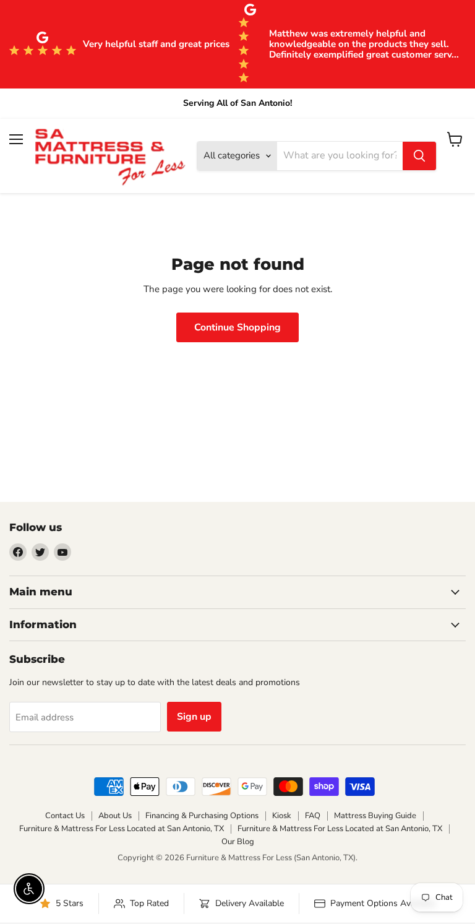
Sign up (194, 716)
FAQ (312, 815)
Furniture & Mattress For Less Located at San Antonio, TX (121, 828)
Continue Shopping (237, 327)
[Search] (419, 156)
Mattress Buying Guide (375, 815)
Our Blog (237, 841)
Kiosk (281, 815)
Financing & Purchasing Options (202, 815)
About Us (115, 815)
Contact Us (65, 815)
